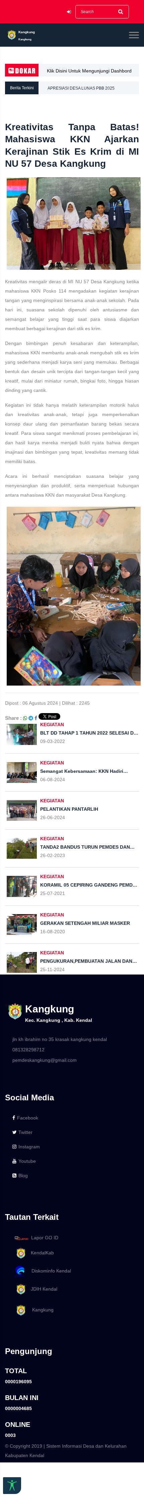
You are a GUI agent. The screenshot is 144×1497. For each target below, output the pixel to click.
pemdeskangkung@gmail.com (44, 1060)
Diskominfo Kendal (49, 1271)
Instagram (29, 1146)
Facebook (27, 1117)
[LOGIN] (69, 11)
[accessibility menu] (12, 1486)
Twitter (25, 1132)
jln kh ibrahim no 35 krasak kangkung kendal (59, 1039)
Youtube (27, 1161)
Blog (23, 1175)
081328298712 (28, 1049)
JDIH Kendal (42, 1289)
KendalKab (40, 1252)
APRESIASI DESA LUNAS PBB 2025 (81, 88)
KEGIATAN (52, 724)
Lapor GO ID (44, 1238)
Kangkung (40, 1310)
